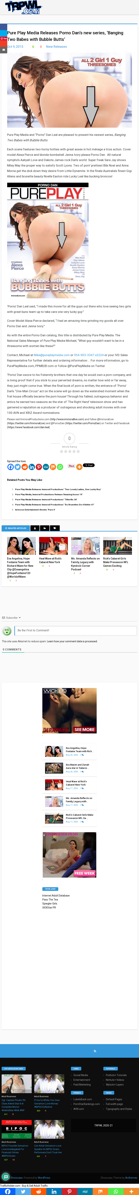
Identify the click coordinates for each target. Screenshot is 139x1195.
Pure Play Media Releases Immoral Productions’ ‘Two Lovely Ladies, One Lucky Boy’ (58, 489)
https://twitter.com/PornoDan (83, 423)
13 (42, 566)
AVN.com (78, 1108)
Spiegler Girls (49, 903)
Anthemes (131, 1177)
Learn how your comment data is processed (72, 641)
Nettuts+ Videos (115, 1079)
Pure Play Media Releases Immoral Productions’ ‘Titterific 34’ (46, 499)
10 (13, 1160)
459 (38, 1111)
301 (38, 1156)
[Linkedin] (32, 467)
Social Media (80, 1075)
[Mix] (53, 467)
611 (5, 1114)
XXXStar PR (49, 907)
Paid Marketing (82, 1084)
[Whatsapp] (60, 467)
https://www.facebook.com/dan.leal (28, 427)
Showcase (17, 1177)
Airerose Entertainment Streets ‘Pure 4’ (35, 509)
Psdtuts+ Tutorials (116, 1075)
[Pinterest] (39, 467)
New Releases (56, 46)
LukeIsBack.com (82, 1099)
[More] (79, 467)
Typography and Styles (119, 1108)
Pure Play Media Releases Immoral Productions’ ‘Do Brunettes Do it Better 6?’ (54, 504)
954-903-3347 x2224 (89, 355)
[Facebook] (10, 467)
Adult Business (9, 1096)
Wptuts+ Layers (115, 1084)
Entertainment (81, 1079)
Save (5, 38)
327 (5, 1160)
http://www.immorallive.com (67, 419)
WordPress (44, 1177)
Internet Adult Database (56, 895)
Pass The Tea (50, 899)
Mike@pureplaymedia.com (52, 355)
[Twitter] (17, 467)
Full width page (114, 1104)
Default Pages (114, 1099)
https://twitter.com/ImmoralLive (26, 423)
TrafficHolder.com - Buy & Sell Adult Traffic (24, 1185)
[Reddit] (25, 467)
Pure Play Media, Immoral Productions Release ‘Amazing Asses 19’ (49, 494)
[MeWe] (46, 467)
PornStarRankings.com (86, 1104)
